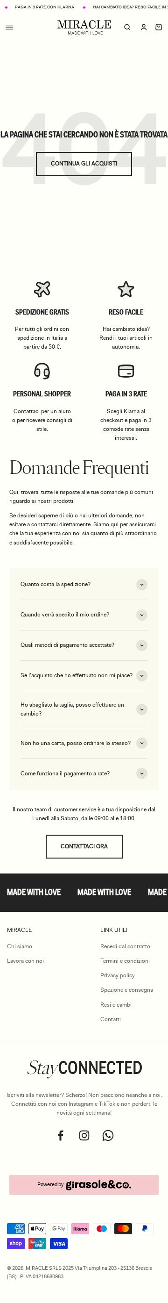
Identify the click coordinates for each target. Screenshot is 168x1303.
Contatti (110, 1019)
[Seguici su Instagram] (84, 1135)
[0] (158, 27)
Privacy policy (117, 975)
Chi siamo (19, 946)
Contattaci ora (84, 846)
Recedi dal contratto (125, 946)
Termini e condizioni (125, 961)
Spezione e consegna (126, 990)
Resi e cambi (116, 1005)
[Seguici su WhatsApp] (108, 1135)
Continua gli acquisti (84, 163)
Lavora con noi (25, 961)
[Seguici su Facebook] (60, 1135)
